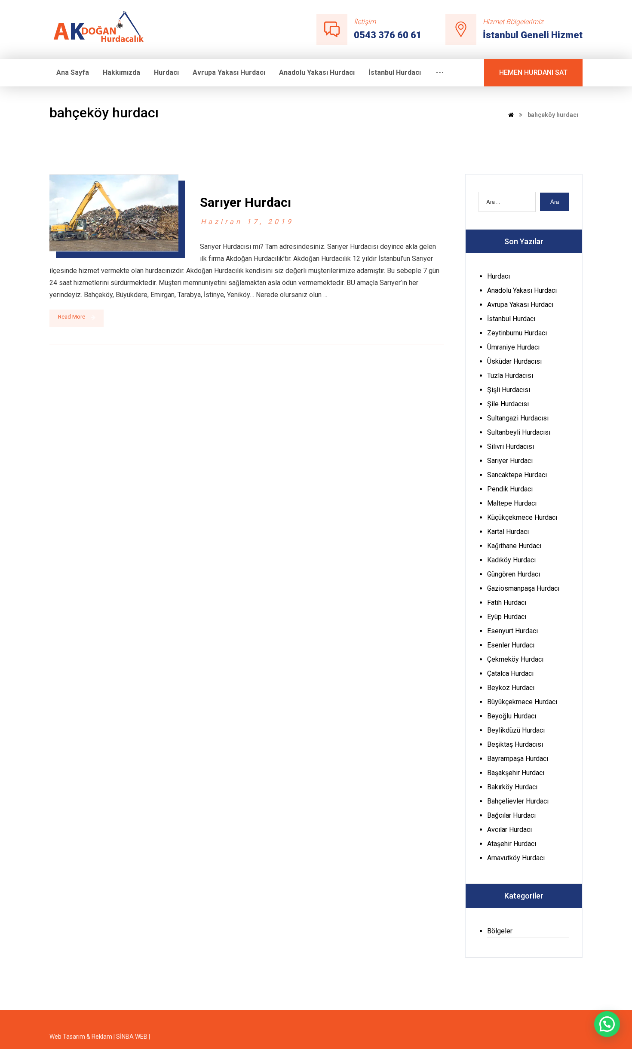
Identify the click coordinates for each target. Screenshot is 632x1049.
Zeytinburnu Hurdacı (517, 333)
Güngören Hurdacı (513, 574)
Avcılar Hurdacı (509, 829)
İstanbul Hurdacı (511, 319)
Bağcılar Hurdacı (511, 815)
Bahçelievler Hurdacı (518, 801)
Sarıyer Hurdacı (510, 461)
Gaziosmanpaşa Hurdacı (523, 588)
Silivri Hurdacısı (510, 446)
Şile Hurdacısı (508, 404)
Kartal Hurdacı (508, 532)
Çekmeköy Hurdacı (515, 659)
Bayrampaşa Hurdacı (517, 759)
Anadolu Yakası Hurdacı (522, 290)
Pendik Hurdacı (510, 489)
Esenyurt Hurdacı (512, 631)
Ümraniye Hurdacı (513, 347)
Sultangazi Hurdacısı (518, 418)
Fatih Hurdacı (506, 602)
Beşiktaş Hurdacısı (515, 744)
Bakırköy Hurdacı (512, 787)
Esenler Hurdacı (510, 645)
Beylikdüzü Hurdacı (516, 730)
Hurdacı (498, 276)
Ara (554, 202)
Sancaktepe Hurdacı (517, 475)
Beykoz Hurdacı (510, 688)
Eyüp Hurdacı (506, 617)
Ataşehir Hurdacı (511, 844)
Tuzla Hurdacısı (510, 375)
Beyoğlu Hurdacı (511, 716)
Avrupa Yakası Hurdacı (520, 305)
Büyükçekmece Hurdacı (522, 702)
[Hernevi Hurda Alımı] (102, 28)
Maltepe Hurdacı (512, 503)
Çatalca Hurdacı (510, 673)
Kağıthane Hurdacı (514, 546)
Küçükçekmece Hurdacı (522, 517)
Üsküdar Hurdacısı (514, 361)
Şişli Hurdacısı (508, 390)
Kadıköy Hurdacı (511, 560)
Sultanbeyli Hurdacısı (518, 432)
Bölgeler (499, 931)
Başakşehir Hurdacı (515, 773)
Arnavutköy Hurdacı (516, 858)
